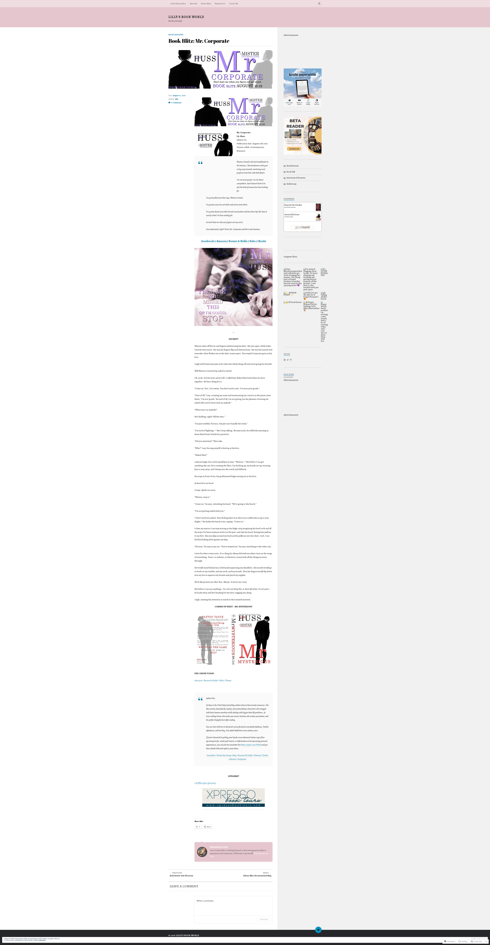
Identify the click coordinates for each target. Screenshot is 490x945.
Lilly (176, 99)
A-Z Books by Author (178, 3)
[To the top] (318, 930)
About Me (193, 3)
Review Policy (206, 3)
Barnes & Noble (238, 241)
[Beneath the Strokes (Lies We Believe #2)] (318, 210)
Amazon (222, 241)
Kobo (252, 241)
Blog (234, 755)
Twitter (265, 755)
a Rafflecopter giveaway (205, 783)
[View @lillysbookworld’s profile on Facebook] (285, 359)
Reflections (291, 184)
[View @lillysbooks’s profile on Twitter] (288, 359)
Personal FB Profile (245, 755)
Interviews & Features (296, 177)
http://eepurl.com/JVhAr (251, 744)
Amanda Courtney (291, 207)
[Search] (319, 3)
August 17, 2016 (179, 95)
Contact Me (233, 3)
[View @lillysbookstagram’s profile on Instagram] (291, 359)
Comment (264, 919)
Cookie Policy (42, 940)
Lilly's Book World (186, 17)
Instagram (242, 759)
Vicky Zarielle (289, 217)
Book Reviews (175, 34)
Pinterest (257, 755)
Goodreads (208, 241)
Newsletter (211, 755)
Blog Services (220, 3)
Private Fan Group (224, 755)
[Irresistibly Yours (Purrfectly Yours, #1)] (318, 220)
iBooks (262, 241)
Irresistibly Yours (291, 214)
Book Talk (291, 171)
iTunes (228, 680)
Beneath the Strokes (293, 205)
